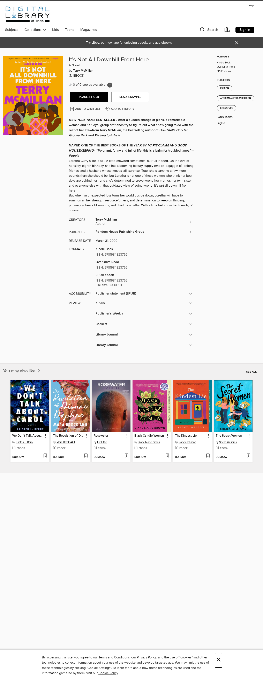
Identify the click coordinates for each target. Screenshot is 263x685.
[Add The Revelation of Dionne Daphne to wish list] (85, 456)
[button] (208, 31)
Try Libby (92, 43)
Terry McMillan (83, 71)
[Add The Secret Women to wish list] (248, 456)
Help (251, 5)
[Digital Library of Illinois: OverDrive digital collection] (27, 14)
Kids (55, 30)
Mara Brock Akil (66, 442)
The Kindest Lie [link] (186, 436)
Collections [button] (33, 30)
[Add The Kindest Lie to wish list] (207, 456)
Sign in (245, 30)
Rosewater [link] (101, 436)
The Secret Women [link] (229, 436)
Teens (69, 30)
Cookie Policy (108, 673)
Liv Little (102, 442)
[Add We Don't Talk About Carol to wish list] (45, 456)
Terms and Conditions (114, 657)
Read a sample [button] (130, 97)
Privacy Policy (146, 657)
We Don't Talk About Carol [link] (27, 436)
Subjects (11, 30)
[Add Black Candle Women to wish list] (167, 456)
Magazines (88, 30)
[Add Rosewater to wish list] (126, 456)
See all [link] (251, 372)
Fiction (224, 88)
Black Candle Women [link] (149, 436)
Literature (226, 108)
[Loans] (227, 31)
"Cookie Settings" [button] (99, 668)
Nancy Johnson (187, 442)
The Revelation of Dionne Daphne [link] (68, 436)
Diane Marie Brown (149, 442)
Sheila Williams (228, 442)
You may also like (20, 371)
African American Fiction (235, 98)
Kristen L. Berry (24, 442)
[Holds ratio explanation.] (109, 85)
